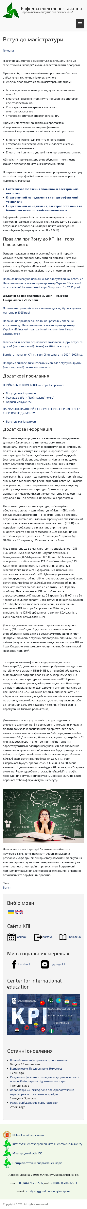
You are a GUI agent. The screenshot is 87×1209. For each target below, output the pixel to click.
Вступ (7, 887)
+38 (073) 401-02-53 (64, 1183)
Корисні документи (19, 401)
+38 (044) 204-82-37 (29, 1183)
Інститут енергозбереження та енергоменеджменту (47, 1143)
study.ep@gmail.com (39, 1191)
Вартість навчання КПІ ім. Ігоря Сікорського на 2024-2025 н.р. (43, 354)
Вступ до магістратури (21, 393)
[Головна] (11, 9)
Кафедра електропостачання (51, 8)
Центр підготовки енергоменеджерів (37, 1163)
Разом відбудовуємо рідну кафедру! (34, 1102)
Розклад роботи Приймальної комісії (30, 397)
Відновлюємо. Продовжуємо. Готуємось (36, 1068)
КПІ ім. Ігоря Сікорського (28, 1135)
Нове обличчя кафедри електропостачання (39, 1060)
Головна (8, 50)
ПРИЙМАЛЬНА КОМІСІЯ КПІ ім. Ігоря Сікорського (34, 385)
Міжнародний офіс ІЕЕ (27, 1153)
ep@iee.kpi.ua (61, 1191)
